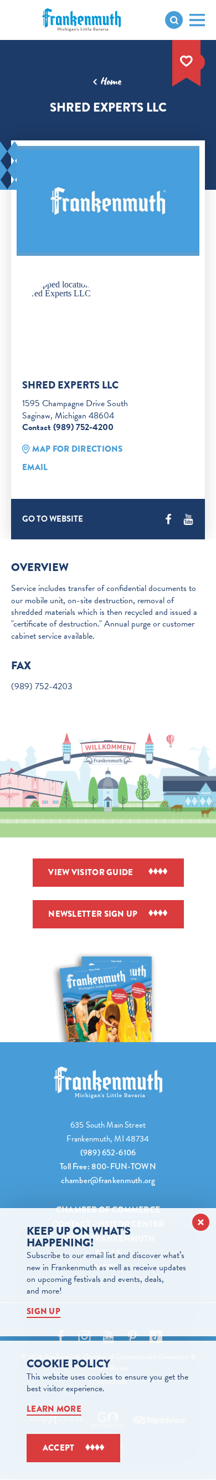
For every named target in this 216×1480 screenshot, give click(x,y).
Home (111, 81)
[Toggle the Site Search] (174, 20)
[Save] (186, 61)
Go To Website (52, 519)
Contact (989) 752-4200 (68, 427)
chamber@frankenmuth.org (108, 1180)
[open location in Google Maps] (65, 289)
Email (35, 467)
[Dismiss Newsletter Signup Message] (200, 1222)
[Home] (108, 1083)
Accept (59, 1448)
